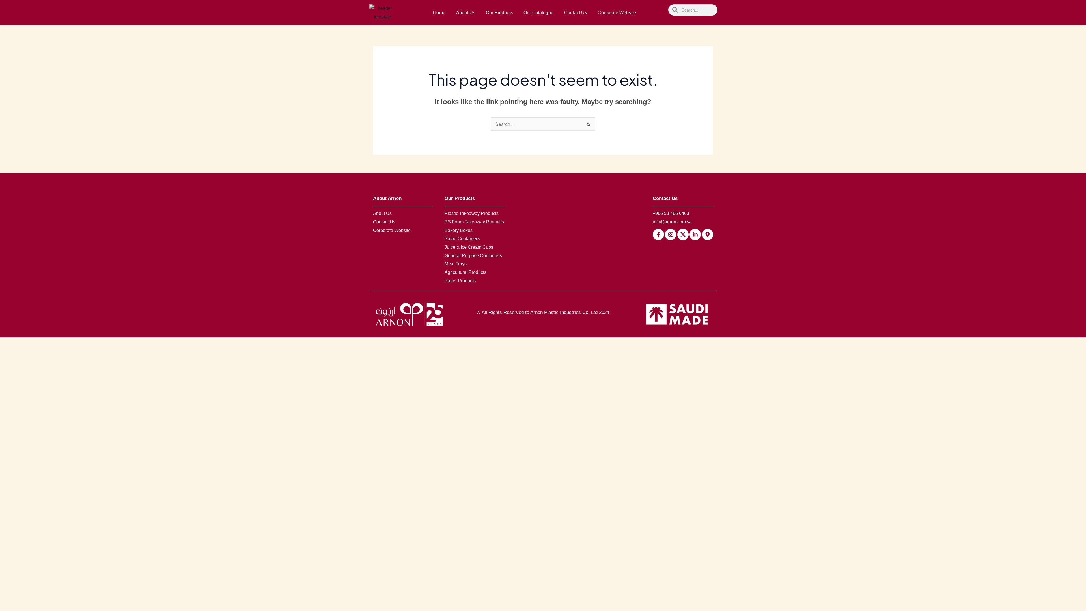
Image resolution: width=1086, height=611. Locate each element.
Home (439, 12)
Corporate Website (617, 12)
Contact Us (575, 12)
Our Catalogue (538, 12)
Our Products (499, 12)
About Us (465, 12)
